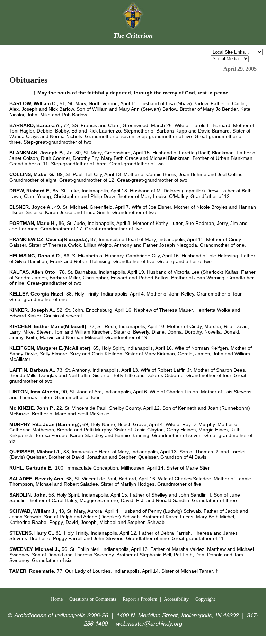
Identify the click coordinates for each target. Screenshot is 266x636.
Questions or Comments (92, 599)
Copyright (205, 599)
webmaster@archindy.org (149, 623)
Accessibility (176, 599)
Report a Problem (140, 599)
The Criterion (133, 35)
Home (57, 599)
